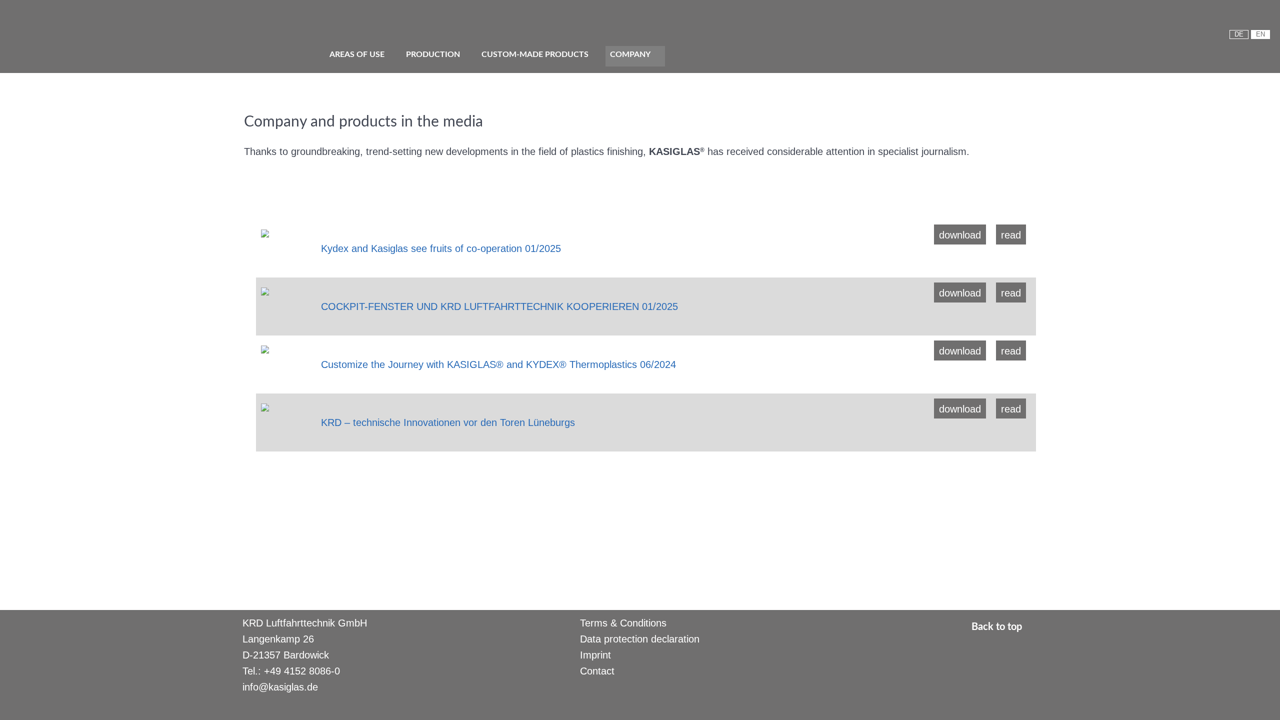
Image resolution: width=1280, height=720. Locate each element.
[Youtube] (1233, 17)
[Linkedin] (1249, 17)
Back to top (998, 627)
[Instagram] (1265, 17)
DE (1239, 34)
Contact (597, 671)
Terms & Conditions (623, 623)
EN (1260, 34)
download (960, 235)
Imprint (595, 655)
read (1011, 235)
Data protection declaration (640, 639)
